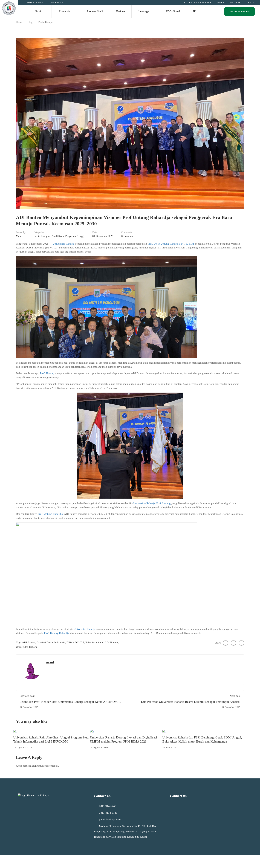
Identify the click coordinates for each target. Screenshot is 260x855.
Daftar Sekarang (239, 11)
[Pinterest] (241, 643)
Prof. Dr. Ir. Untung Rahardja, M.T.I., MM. (171, 243)
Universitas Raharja (63, 243)
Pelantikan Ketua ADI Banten (101, 642)
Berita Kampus (45, 22)
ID (194, 11)
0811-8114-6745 (108, 812)
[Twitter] (233, 643)
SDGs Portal (173, 11)
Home (19, 22)
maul (19, 236)
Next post (235, 695)
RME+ (220, 2)
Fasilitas (120, 11)
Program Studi (95, 11)
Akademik (64, 11)
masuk (33, 765)
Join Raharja (56, 2)
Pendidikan (57, 236)
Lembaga (143, 11)
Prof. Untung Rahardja (50, 513)
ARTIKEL (235, 2)
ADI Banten (28, 642)
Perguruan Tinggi (74, 236)
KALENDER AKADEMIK (197, 2)
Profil (38, 11)
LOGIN (251, 2)
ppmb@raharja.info (110, 819)
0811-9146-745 (107, 806)
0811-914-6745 (35, 2)
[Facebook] (225, 643)
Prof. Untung (47, 373)
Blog (30, 22)
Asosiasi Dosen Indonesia (51, 642)
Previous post (27, 695)
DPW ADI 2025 (75, 642)
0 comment (127, 236)
